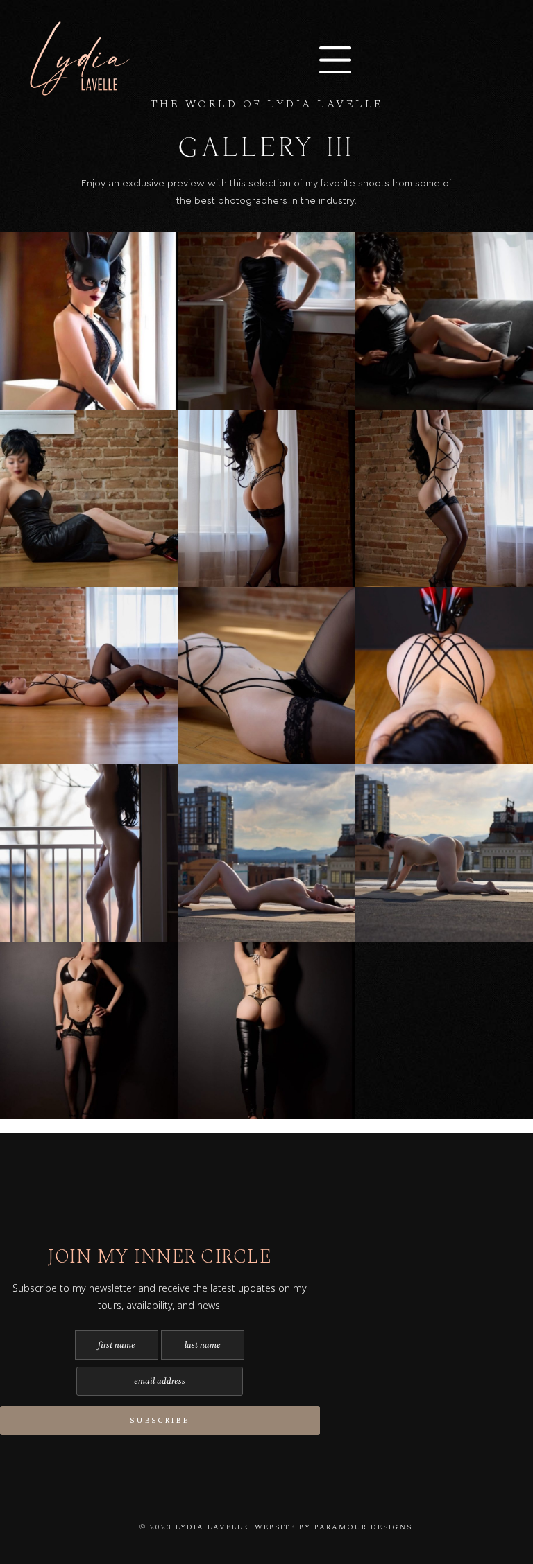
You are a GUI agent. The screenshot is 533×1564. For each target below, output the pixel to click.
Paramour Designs (363, 1527)
